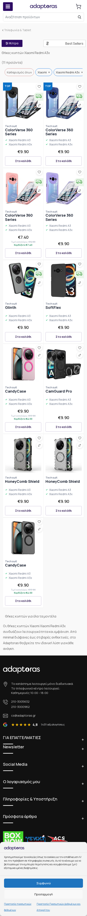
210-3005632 (20, 701)
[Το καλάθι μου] (78, 6)
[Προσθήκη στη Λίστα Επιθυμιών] (39, 86)
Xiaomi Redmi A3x (20, 144)
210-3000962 (20, 707)
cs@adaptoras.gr (23, 715)
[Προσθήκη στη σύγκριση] (39, 105)
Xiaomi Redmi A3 (20, 140)
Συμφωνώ (43, 883)
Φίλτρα (13, 43)
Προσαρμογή (43, 894)
